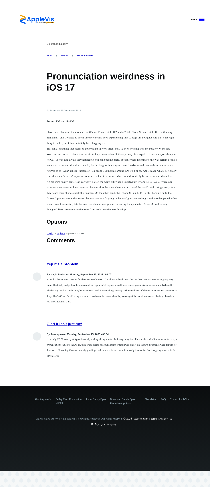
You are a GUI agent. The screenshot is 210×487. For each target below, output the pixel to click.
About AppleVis (42, 399)
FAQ (163, 399)
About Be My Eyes (96, 399)
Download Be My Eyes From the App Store (122, 401)
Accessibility (141, 418)
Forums (65, 55)
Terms (154, 418)
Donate (59, 403)
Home (50, 55)
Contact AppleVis (179, 399)
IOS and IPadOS (85, 55)
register (61, 233)
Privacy (163, 418)
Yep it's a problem (62, 264)
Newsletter (151, 399)
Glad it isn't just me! (64, 324)
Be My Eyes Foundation (68, 399)
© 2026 (127, 418)
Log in (50, 233)
